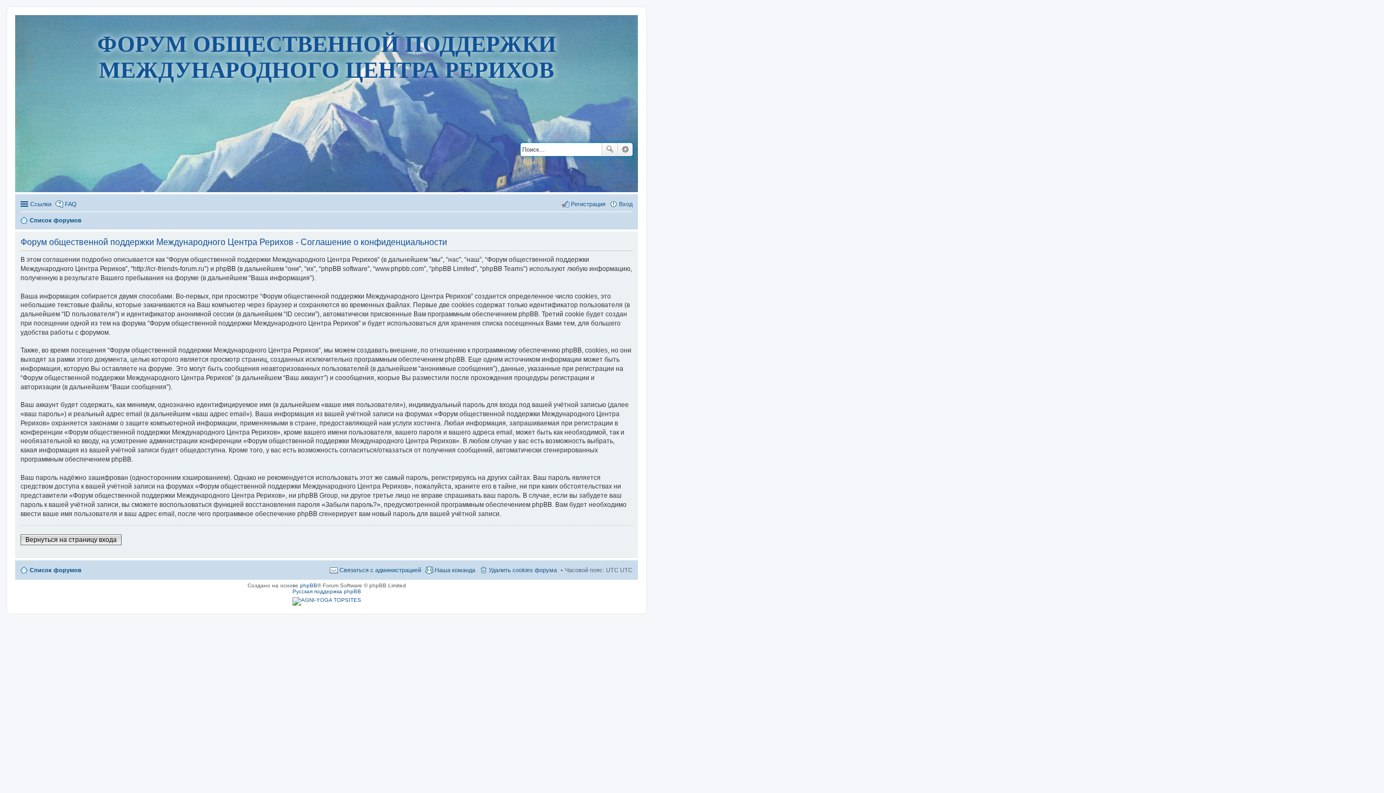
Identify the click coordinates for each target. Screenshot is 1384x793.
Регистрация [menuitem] (588, 204)
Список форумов (56, 570)
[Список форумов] (327, 159)
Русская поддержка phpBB (326, 591)
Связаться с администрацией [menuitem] (380, 570)
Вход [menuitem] (626, 204)
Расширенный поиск (625, 149)
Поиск (610, 149)
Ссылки (40, 204)
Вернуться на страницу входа (71, 540)
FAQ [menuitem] (71, 204)
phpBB (308, 585)
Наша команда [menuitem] (455, 570)
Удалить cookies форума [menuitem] (523, 570)
